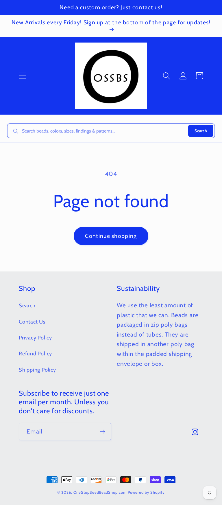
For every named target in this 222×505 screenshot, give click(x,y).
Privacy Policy (35, 337)
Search (201, 130)
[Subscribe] (102, 431)
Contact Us (32, 321)
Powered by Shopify (146, 492)
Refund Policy (35, 353)
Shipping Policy (37, 369)
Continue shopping (111, 235)
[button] (22, 75)
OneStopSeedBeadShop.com (100, 492)
